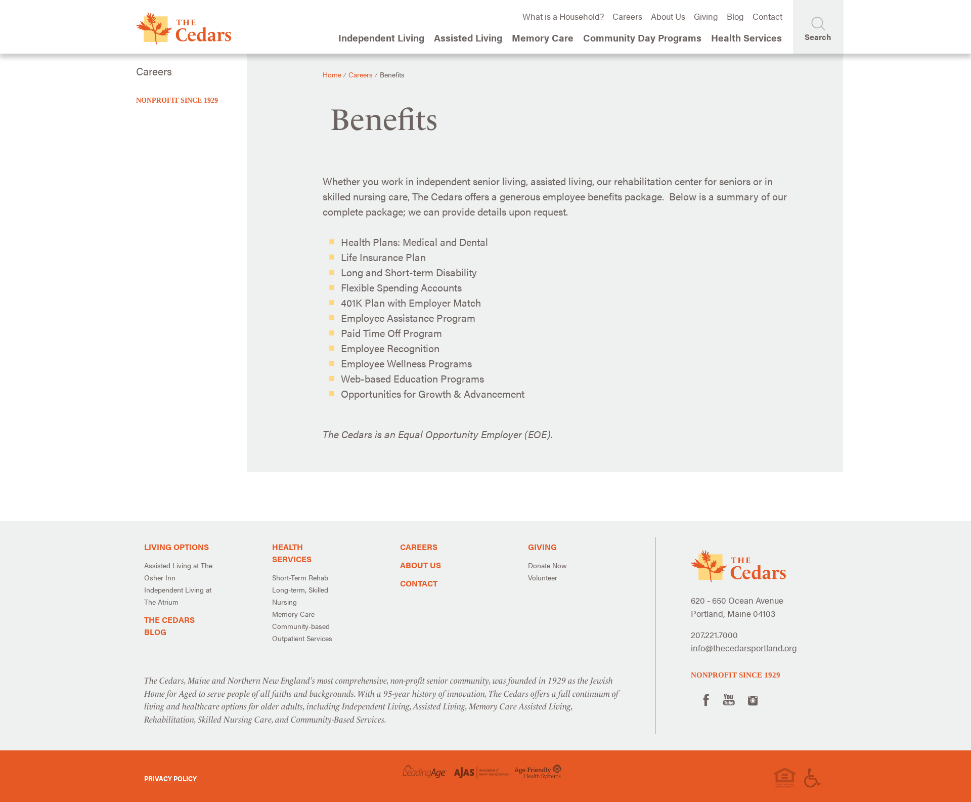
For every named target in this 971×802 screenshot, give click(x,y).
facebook (705, 699)
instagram (753, 699)
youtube (729, 699)
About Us (668, 16)
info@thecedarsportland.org (744, 648)
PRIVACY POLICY (170, 778)
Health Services (292, 553)
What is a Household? (563, 16)
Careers (627, 16)
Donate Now (547, 565)
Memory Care (293, 614)
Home (332, 74)
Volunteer (542, 577)
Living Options (176, 547)
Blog (735, 16)
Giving (706, 16)
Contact (767, 16)
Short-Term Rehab (300, 577)
